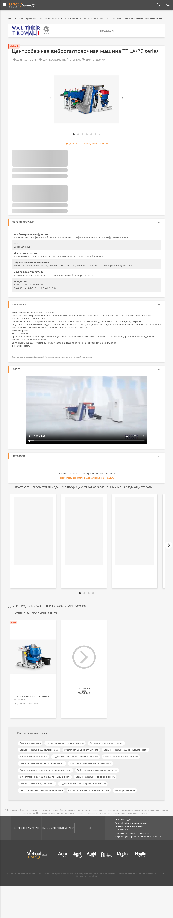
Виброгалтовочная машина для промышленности (45, 776)
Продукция (107, 30)
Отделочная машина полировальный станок (75, 756)
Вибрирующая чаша (125, 790)
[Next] (122, 98)
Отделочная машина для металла (81, 749)
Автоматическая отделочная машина (65, 743)
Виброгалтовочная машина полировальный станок (45, 770)
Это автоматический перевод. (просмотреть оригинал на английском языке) (52, 357)
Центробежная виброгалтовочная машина (41, 790)
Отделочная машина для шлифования (39, 749)
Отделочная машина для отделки (106, 743)
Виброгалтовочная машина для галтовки (90, 763)
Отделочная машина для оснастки (37, 783)
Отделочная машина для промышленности (125, 749)
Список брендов (123, 819)
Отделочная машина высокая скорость (95, 776)
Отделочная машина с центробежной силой (42, 763)
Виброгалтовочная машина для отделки (97, 770)
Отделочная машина (30, 743)
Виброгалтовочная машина (33, 756)
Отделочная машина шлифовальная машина (83, 783)
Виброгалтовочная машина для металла (88, 790)
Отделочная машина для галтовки (120, 756)
